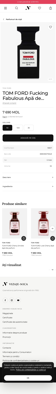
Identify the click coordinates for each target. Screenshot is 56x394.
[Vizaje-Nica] (28, 8)
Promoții (7, 337)
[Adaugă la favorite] (50, 27)
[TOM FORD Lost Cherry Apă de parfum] (43, 223)
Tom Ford (7, 88)
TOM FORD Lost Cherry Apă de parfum (42, 247)
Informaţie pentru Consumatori (17, 352)
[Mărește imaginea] (28, 52)
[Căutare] (16, 8)
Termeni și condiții (11, 356)
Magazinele (8, 313)
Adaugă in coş (28, 138)
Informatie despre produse (15, 333)
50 (7, 128)
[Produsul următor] (52, 228)
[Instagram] (11, 300)
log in (5, 117)
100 (18, 128)
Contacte (7, 348)
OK (28, 378)
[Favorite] (39, 8)
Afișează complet (9, 103)
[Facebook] (5, 300)
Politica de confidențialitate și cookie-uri (21, 360)
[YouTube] (18, 300)
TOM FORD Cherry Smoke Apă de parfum (13, 247)
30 (29, 128)
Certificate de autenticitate (15, 322)
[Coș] (50, 8)
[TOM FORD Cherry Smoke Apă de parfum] (14, 223)
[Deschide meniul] (5, 8)
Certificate (7, 317)
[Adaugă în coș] (23, 238)
